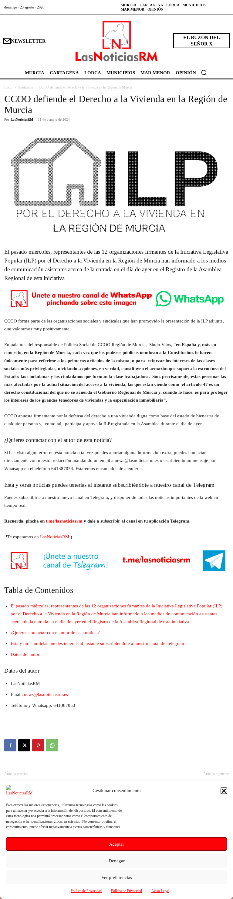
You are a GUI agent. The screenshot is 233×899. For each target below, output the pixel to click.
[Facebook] (10, 745)
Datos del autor (25, 654)
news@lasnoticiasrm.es (46, 694)
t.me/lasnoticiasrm (64, 521)
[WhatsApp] (52, 745)
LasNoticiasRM (22, 119)
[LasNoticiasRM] (116, 41)
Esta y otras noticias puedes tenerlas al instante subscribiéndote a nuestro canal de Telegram (97, 643)
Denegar (117, 860)
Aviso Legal (160, 891)
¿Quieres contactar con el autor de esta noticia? (55, 632)
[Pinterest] (38, 745)
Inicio (8, 87)
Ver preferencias (116, 877)
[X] (24, 745)
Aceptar (116, 844)
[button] (224, 791)
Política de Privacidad (86, 891)
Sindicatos (25, 87)
